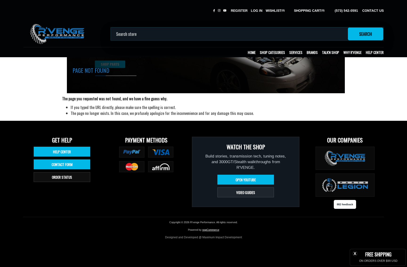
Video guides (245, 192)
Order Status (62, 177)
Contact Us (373, 10)
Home (252, 52)
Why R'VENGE (352, 52)
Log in (256, 10)
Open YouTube (246, 179)
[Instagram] (219, 10)
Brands (312, 52)
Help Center (375, 52)
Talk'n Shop (330, 52)
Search (365, 34)
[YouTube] (225, 10)
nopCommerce (210, 229)
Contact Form (62, 164)
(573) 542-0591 (346, 10)
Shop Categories (272, 52)
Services (295, 52)
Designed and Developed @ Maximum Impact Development (203, 237)
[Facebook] (214, 10)
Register (239, 10)
